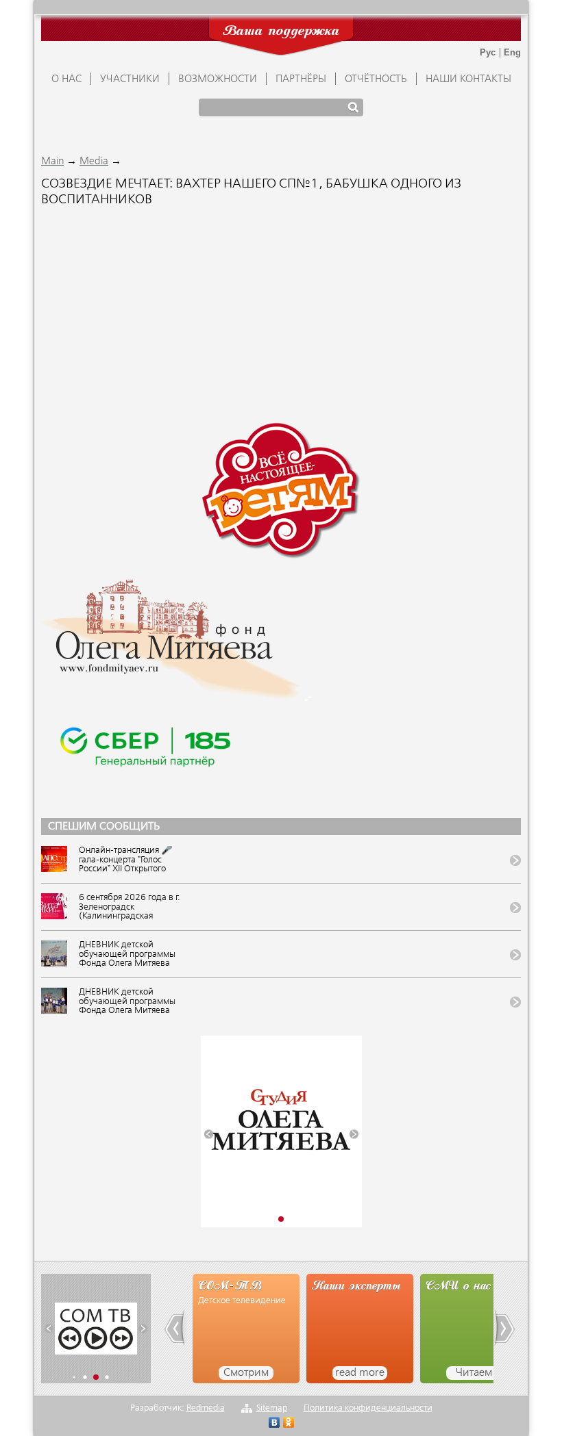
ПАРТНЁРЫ (301, 79)
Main (52, 161)
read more (359, 1373)
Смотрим (246, 1373)
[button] (208, 1133)
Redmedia (205, 1408)
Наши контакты (468, 79)
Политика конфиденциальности (368, 1408)
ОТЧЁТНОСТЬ (376, 79)
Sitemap (271, 1408)
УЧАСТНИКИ (130, 79)
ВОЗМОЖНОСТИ (217, 79)
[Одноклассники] (289, 1424)
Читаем (474, 1373)
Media (94, 161)
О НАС (66, 79)
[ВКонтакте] (274, 1424)
